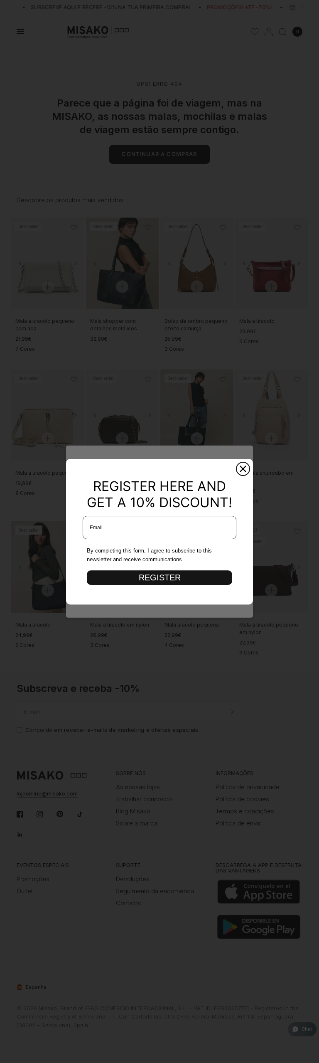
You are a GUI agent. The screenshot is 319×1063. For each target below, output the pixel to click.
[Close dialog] (243, 469)
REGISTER (160, 577)
